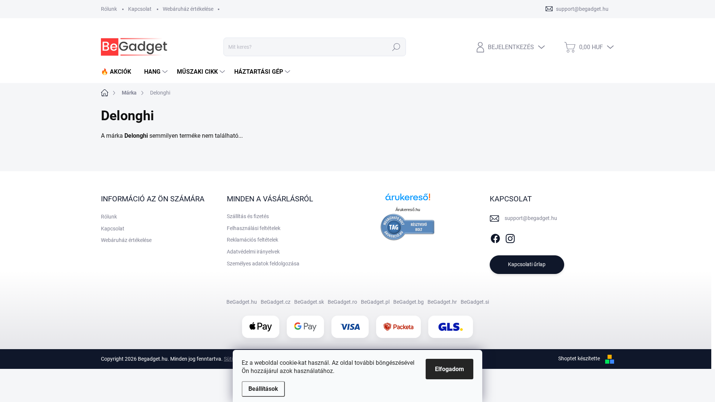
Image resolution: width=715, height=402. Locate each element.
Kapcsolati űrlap (527, 264)
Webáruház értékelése (188, 9)
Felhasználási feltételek (253, 228)
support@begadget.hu (531, 218)
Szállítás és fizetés (248, 216)
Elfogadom (449, 369)
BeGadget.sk (309, 302)
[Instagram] (510, 237)
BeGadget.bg (408, 302)
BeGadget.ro (342, 302)
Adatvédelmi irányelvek (253, 252)
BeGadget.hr (442, 302)
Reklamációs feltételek (252, 240)
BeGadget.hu (241, 302)
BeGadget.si (475, 302)
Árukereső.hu (407, 209)
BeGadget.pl (375, 302)
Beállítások (263, 388)
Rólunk (109, 9)
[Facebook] (495, 237)
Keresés (396, 47)
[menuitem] (119, 72)
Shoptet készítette (579, 358)
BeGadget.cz (275, 302)
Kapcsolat (140, 9)
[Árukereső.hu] (407, 200)
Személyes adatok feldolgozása (263, 264)
